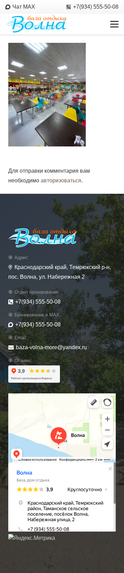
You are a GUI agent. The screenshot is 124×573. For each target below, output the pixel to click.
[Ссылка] (36, 24)
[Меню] (114, 24)
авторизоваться (61, 180)
